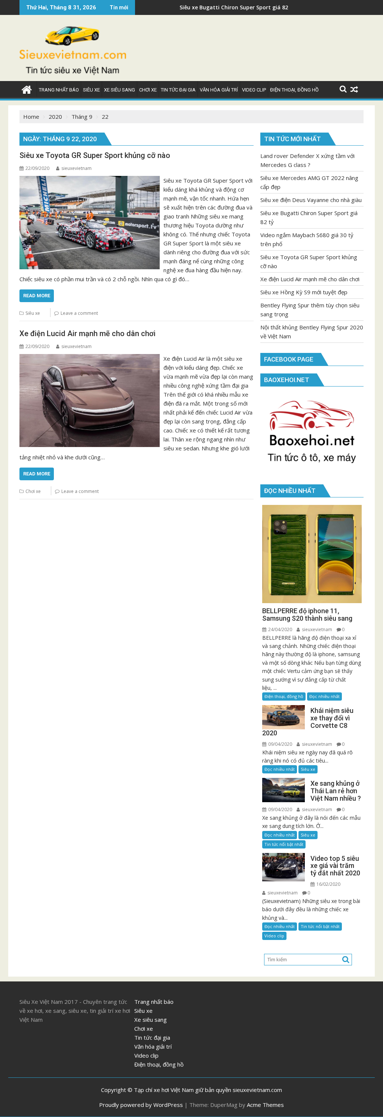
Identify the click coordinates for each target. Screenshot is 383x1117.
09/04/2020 (279, 744)
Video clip (274, 935)
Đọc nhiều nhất (324, 696)
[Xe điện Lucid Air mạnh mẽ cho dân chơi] (89, 358)
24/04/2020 (279, 629)
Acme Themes (265, 1104)
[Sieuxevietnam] (27, 88)
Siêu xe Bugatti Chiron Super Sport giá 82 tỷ (202, 7)
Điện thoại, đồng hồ (283, 696)
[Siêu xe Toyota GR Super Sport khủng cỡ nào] (89, 180)
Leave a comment (79, 313)
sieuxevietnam (76, 168)
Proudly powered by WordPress (141, 1104)
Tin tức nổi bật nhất (283, 844)
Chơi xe (33, 491)
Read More (36, 295)
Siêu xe (32, 313)
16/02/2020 (327, 884)
